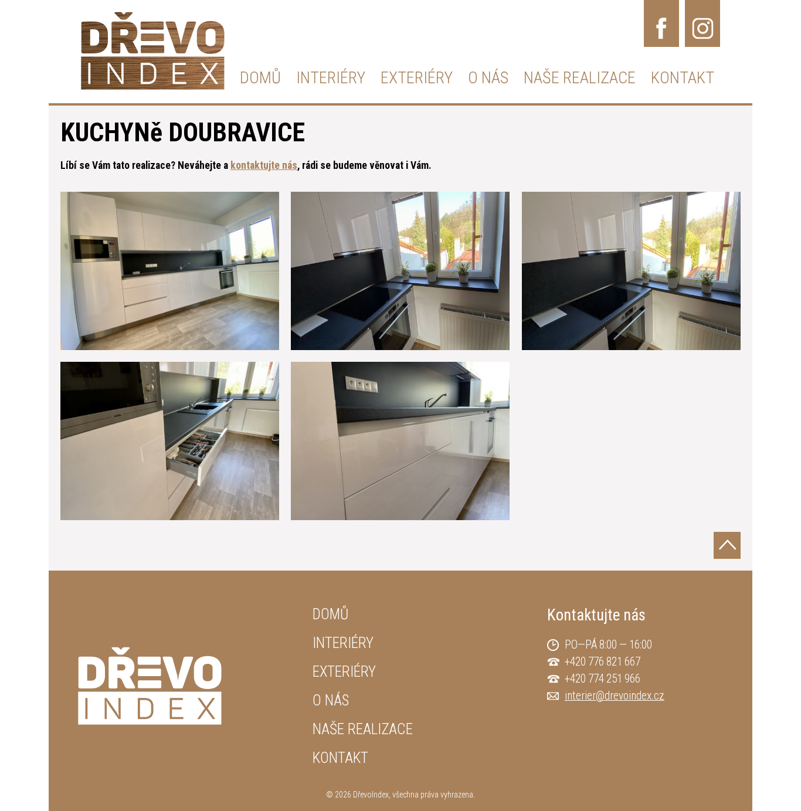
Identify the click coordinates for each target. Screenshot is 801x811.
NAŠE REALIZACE (580, 77)
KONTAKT (682, 77)
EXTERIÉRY (417, 77)
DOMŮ (260, 77)
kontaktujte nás (263, 165)
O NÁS (488, 77)
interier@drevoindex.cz (614, 696)
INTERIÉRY (330, 77)
